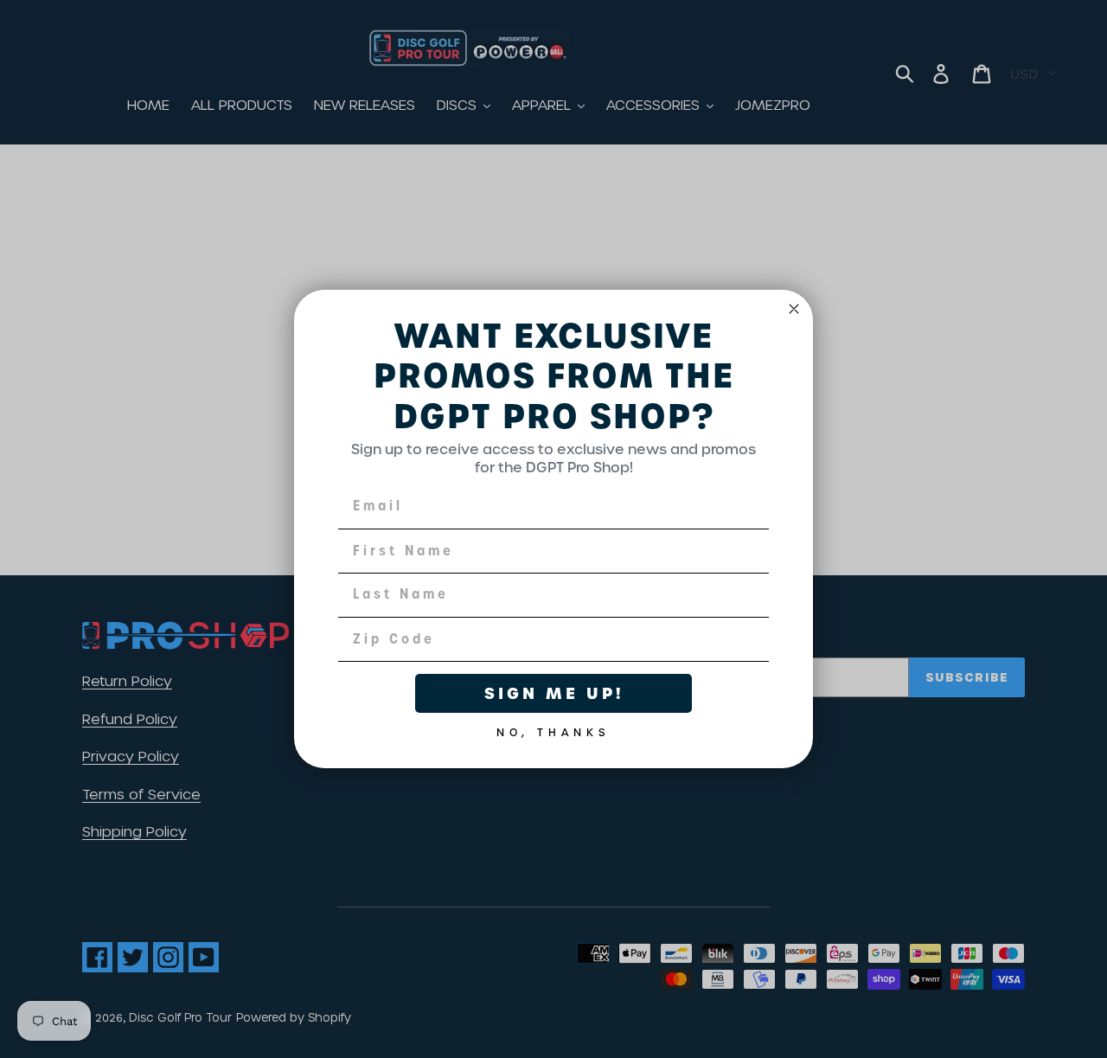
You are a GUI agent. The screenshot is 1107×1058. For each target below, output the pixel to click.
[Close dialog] (794, 308)
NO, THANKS (553, 729)
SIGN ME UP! (554, 693)
